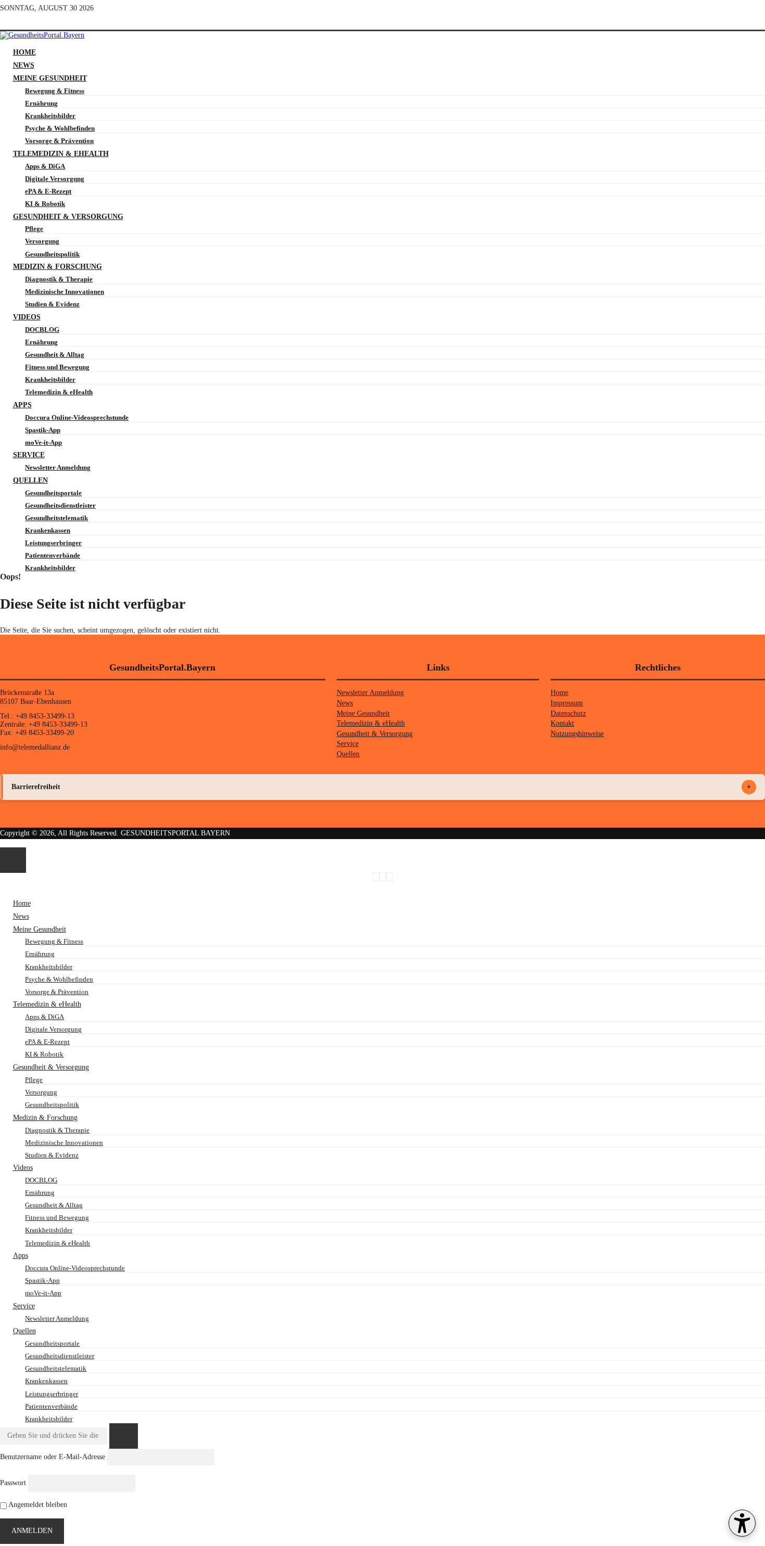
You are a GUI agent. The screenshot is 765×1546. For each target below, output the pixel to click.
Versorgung (42, 241)
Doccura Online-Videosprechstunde (77, 417)
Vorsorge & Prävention (59, 141)
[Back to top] (3, 843)
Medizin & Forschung (57, 266)
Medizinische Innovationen (64, 291)
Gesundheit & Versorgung (68, 217)
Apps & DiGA (45, 166)
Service (29, 455)
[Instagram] (42, 21)
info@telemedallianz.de (35, 747)
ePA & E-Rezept (48, 191)
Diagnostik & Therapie (59, 279)
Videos (27, 317)
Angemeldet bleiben (37, 1505)
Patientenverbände (52, 555)
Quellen (30, 480)
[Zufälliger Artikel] (10, 21)
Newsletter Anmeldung (58, 467)
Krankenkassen (47, 530)
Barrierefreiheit (35, 787)
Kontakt (562, 723)
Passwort (13, 1483)
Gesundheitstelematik (56, 518)
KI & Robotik (45, 204)
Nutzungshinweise (577, 734)
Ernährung (41, 103)
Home (24, 52)
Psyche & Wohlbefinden (60, 128)
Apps (22, 405)
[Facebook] (27, 21)
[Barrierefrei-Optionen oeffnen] (742, 1523)
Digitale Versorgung (54, 179)
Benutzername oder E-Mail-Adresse (52, 1456)
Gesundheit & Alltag (54, 354)
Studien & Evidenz (52, 304)
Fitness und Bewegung (57, 367)
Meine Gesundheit (50, 78)
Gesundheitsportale (53, 493)
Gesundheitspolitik (52, 254)
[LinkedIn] (57, 21)
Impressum (567, 703)
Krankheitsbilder (50, 116)
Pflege (34, 229)
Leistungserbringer (53, 543)
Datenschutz (568, 713)
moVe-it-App (43, 442)
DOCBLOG (42, 329)
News (23, 65)
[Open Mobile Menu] (3, 44)
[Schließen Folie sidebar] (13, 860)
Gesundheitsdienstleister (60, 505)
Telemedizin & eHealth (61, 154)
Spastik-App (42, 430)
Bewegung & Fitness (54, 91)
